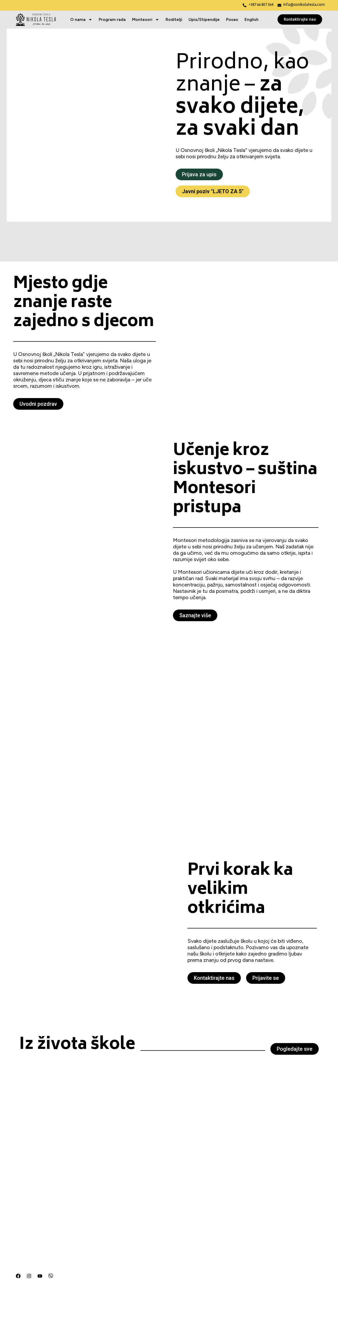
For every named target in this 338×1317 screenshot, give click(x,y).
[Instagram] (29, 1276)
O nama (78, 19)
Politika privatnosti (94, 1294)
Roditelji (174, 19)
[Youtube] (40, 1276)
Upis (81, 1285)
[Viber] (50, 1276)
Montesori (142, 19)
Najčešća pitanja (92, 1268)
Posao (232, 19)
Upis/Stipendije (204, 19)
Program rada (112, 19)
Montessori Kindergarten (100, 1252)
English (252, 19)
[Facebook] (18, 1276)
